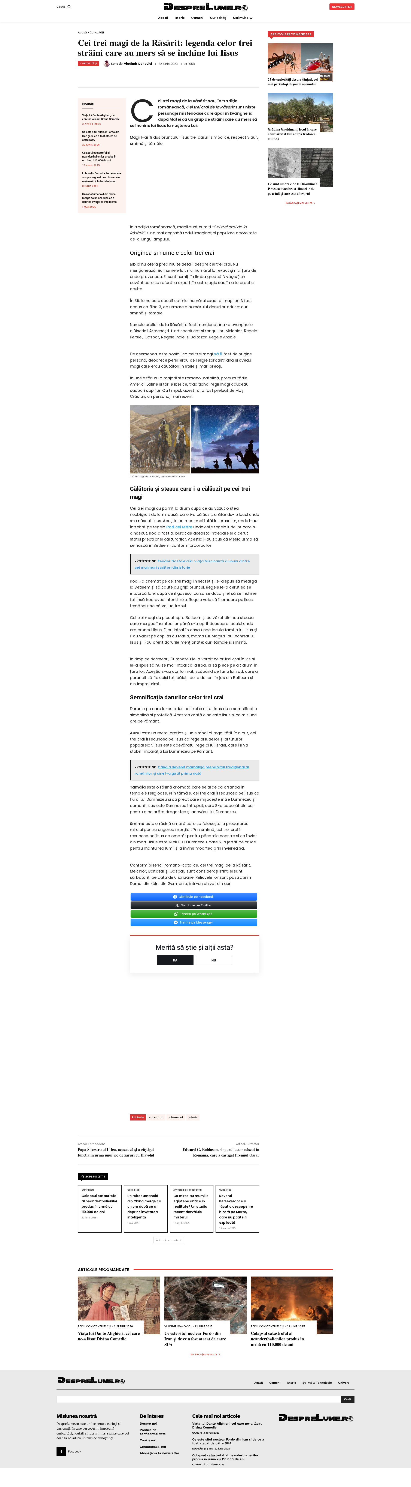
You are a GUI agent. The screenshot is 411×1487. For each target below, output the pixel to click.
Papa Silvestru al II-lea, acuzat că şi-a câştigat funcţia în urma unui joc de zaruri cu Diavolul (116, 1152)
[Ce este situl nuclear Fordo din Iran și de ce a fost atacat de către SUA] (205, 1305)
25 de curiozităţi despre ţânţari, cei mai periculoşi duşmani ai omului (293, 81)
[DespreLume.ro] (206, 7)
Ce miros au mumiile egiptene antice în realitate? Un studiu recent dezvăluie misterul (190, 1207)
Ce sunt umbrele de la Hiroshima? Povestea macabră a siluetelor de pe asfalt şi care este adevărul (292, 188)
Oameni (197, 1432)
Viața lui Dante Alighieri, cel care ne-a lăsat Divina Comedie (109, 1336)
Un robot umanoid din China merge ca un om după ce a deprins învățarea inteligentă (99, 197)
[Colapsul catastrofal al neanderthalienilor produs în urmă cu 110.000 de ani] (292, 1305)
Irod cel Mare (179, 527)
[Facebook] (108, 74)
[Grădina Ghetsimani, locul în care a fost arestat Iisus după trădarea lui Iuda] (300, 112)
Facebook (74, 1451)
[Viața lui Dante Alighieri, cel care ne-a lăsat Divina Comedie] (119, 1305)
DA (175, 960)
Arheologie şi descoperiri (187, 1190)
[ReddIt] (150, 74)
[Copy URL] (165, 74)
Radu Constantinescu (94, 1326)
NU (213, 960)
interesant (176, 1117)
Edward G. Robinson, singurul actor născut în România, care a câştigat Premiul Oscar (221, 1152)
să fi (218, 354)
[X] (122, 74)
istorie (193, 1117)
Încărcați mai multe (167, 1240)
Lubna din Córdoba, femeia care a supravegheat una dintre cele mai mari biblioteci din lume (101, 177)
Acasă (82, 32)
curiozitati (156, 1117)
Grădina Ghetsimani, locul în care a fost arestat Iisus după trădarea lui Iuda (292, 134)
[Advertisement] (205, 1477)
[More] (179, 74)
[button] (65, 6)
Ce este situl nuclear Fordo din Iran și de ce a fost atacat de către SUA (100, 135)
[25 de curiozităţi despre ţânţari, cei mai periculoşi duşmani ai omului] (300, 62)
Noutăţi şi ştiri (202, 1448)
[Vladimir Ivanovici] (107, 63)
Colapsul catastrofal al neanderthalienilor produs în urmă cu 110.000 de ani (99, 156)
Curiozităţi (97, 32)
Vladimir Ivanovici (138, 63)
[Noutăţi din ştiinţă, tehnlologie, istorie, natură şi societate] (91, 1381)
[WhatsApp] (136, 74)
